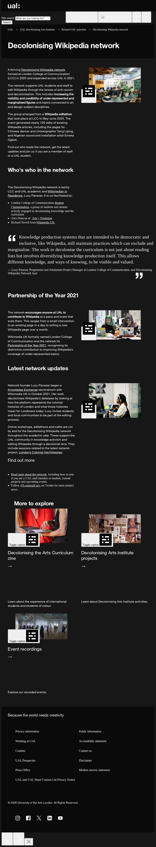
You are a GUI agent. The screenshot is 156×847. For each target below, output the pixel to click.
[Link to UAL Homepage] (14, 5)
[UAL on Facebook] (28, 818)
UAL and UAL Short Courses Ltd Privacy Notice (45, 779)
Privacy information (27, 731)
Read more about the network (29, 474)
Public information (90, 731)
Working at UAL (25, 741)
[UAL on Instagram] (17, 818)
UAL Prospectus (25, 760)
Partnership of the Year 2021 (27, 345)
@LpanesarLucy (30, 485)
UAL (10, 29)
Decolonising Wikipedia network (43, 70)
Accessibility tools (84, 17)
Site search (8, 18)
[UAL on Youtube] (60, 818)
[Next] (18, 838)
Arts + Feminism (42, 218)
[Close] (28, 841)
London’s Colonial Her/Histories (40, 452)
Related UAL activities (74, 29)
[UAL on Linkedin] (49, 818)
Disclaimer (85, 760)
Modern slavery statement (94, 770)
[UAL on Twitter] (39, 818)
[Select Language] (115, 17)
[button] (136, 17)
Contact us (85, 750)
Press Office (22, 770)
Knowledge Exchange (23, 390)
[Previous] (7, 838)
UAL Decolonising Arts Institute (37, 29)
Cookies (20, 750)
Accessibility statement (92, 741)
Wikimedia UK (45, 222)
